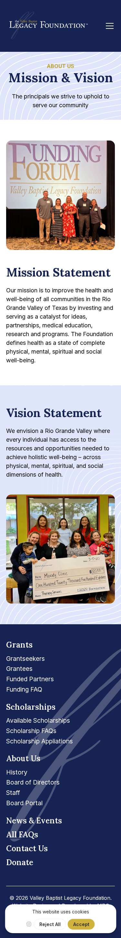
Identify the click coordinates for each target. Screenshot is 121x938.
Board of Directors (33, 782)
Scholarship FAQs (31, 731)
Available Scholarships (38, 720)
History (16, 772)
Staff (13, 793)
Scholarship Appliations (39, 741)
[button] (108, 26)
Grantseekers (25, 658)
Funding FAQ (24, 689)
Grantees (19, 668)
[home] (47, 25)
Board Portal (24, 803)
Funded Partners (30, 679)
